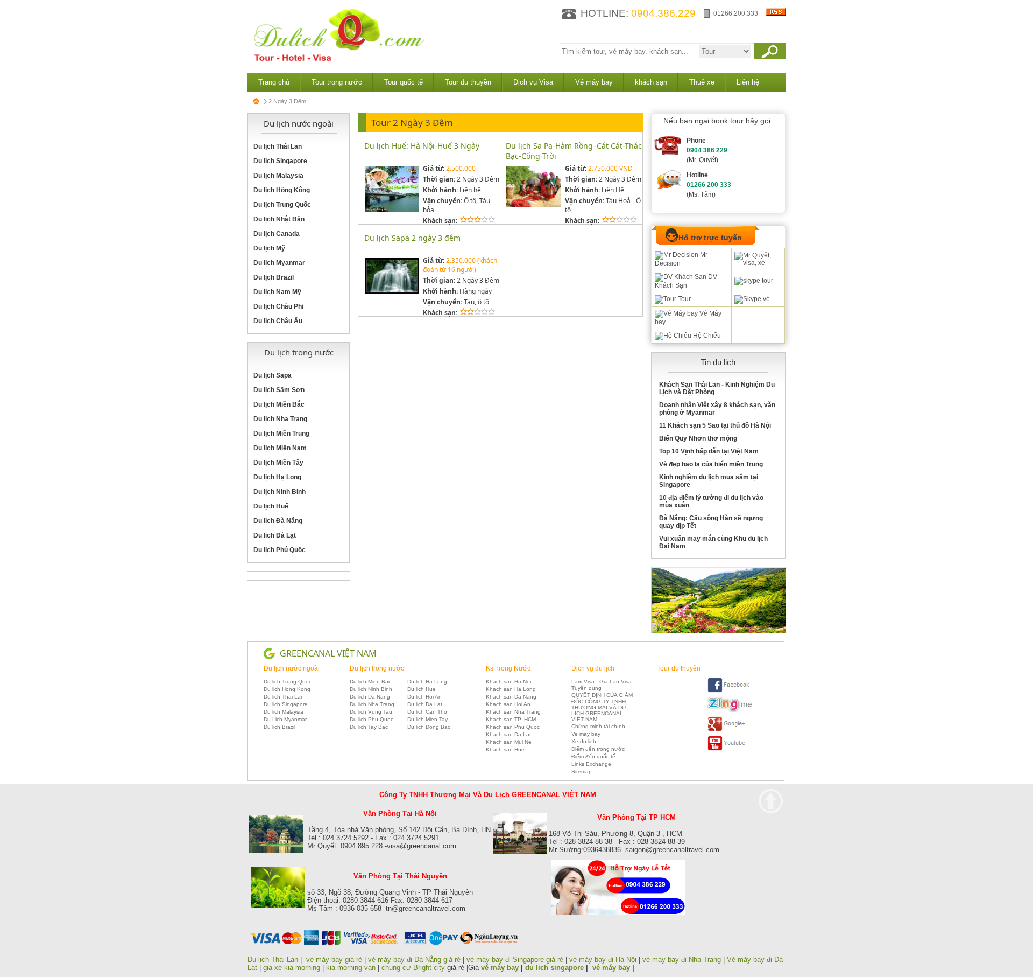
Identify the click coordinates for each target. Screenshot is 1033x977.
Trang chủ (273, 82)
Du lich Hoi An (424, 697)
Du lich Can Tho (427, 712)
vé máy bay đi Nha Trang (681, 959)
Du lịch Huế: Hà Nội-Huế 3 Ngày (421, 146)
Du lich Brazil (279, 727)
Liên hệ (748, 82)
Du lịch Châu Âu (277, 321)
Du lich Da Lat (424, 704)
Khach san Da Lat (508, 734)
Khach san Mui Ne (509, 742)
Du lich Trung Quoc (288, 682)
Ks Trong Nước (508, 668)
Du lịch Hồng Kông (281, 190)
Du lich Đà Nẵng (277, 521)
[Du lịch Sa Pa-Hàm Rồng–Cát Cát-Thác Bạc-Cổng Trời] (533, 205)
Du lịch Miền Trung (281, 433)
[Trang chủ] (256, 101)
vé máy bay (500, 968)
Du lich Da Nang (370, 697)
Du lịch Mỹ (269, 248)
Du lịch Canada (276, 234)
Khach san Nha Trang (513, 712)
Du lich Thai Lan (284, 697)
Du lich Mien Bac (370, 682)
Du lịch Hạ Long (277, 477)
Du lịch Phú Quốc (279, 550)
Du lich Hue (421, 689)
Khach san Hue (505, 749)
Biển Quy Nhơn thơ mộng (698, 438)
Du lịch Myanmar (279, 263)
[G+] (729, 729)
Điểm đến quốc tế (593, 756)
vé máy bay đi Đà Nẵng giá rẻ (414, 959)
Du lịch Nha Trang (280, 419)
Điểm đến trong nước (598, 749)
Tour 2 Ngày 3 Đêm (412, 122)
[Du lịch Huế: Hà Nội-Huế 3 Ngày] (392, 209)
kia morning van (351, 968)
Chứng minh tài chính (598, 726)
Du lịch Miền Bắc (279, 404)
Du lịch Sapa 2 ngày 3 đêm (412, 238)
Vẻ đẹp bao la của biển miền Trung (711, 464)
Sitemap (581, 771)
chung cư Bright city (413, 968)
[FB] (729, 691)
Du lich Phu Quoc (371, 719)
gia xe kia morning (291, 968)
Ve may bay (585, 734)
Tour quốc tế (403, 82)
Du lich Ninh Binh (371, 689)
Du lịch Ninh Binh (279, 492)
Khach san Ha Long (511, 689)
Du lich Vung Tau (371, 712)
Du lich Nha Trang (372, 704)
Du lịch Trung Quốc (282, 204)
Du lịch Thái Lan (277, 146)
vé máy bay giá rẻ (335, 959)
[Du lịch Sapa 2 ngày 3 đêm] (392, 292)
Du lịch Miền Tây (278, 462)
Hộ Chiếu (706, 335)
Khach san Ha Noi (508, 682)
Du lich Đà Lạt (274, 535)
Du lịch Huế (270, 506)
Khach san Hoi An (508, 704)
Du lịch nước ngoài (292, 668)
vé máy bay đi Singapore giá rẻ (514, 959)
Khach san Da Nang (511, 697)
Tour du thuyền (468, 82)
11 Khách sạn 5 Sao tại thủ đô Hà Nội (715, 425)
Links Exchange (591, 764)
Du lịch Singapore (280, 161)
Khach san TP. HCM (511, 719)
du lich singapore (554, 968)
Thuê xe (701, 82)
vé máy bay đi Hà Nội (602, 959)
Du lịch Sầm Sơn (279, 390)
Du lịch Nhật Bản (279, 219)
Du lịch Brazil (273, 277)
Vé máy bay (594, 82)
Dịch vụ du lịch (592, 668)
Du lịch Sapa (272, 375)
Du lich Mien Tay (427, 719)
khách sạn (651, 82)
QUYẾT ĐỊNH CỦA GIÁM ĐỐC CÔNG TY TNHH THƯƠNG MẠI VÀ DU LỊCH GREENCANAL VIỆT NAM (602, 707)
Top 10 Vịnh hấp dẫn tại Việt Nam (709, 451)
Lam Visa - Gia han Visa (601, 682)
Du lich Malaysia (283, 712)
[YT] (729, 749)
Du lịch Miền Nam (280, 448)
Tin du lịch (718, 362)
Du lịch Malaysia (278, 175)
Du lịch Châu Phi (278, 306)
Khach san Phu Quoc (513, 727)
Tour (683, 299)
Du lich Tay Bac (369, 727)
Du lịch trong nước (377, 668)
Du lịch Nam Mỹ (277, 292)
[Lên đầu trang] (771, 801)
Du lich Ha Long (427, 682)
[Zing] (729, 710)
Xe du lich (583, 741)
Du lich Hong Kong (287, 689)
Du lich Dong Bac (428, 727)
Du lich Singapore (286, 704)
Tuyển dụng (586, 688)
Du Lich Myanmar (285, 719)
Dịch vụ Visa (533, 82)
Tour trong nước (337, 82)
